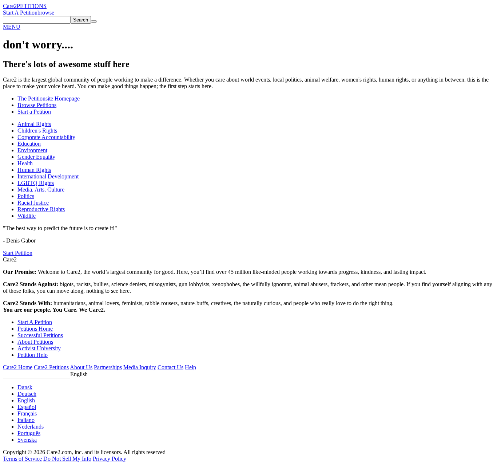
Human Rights (34, 170)
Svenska (27, 440)
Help (190, 367)
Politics (25, 196)
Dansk (24, 387)
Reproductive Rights (41, 209)
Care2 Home (17, 367)
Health (25, 163)
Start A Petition (20, 12)
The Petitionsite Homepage (48, 98)
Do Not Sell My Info (67, 459)
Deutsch (26, 394)
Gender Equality (36, 157)
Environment (32, 150)
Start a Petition (34, 112)
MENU (11, 27)
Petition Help (32, 355)
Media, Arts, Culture (40, 189)
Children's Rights (37, 130)
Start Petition (17, 253)
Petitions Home (35, 329)
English (79, 374)
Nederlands (30, 426)
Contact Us (170, 367)
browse (45, 12)
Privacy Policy (109, 459)
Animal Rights (34, 124)
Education (29, 144)
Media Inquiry (139, 367)
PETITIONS (32, 6)
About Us (81, 367)
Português (28, 433)
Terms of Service (22, 459)
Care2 (10, 6)
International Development (48, 176)
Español (26, 407)
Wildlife (26, 216)
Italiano (26, 420)
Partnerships (108, 367)
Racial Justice (33, 203)
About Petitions (35, 342)
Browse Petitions (36, 105)
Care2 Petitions (51, 367)
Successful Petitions (40, 335)
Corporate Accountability (46, 137)
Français (27, 413)
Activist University (39, 348)
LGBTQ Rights (35, 183)
